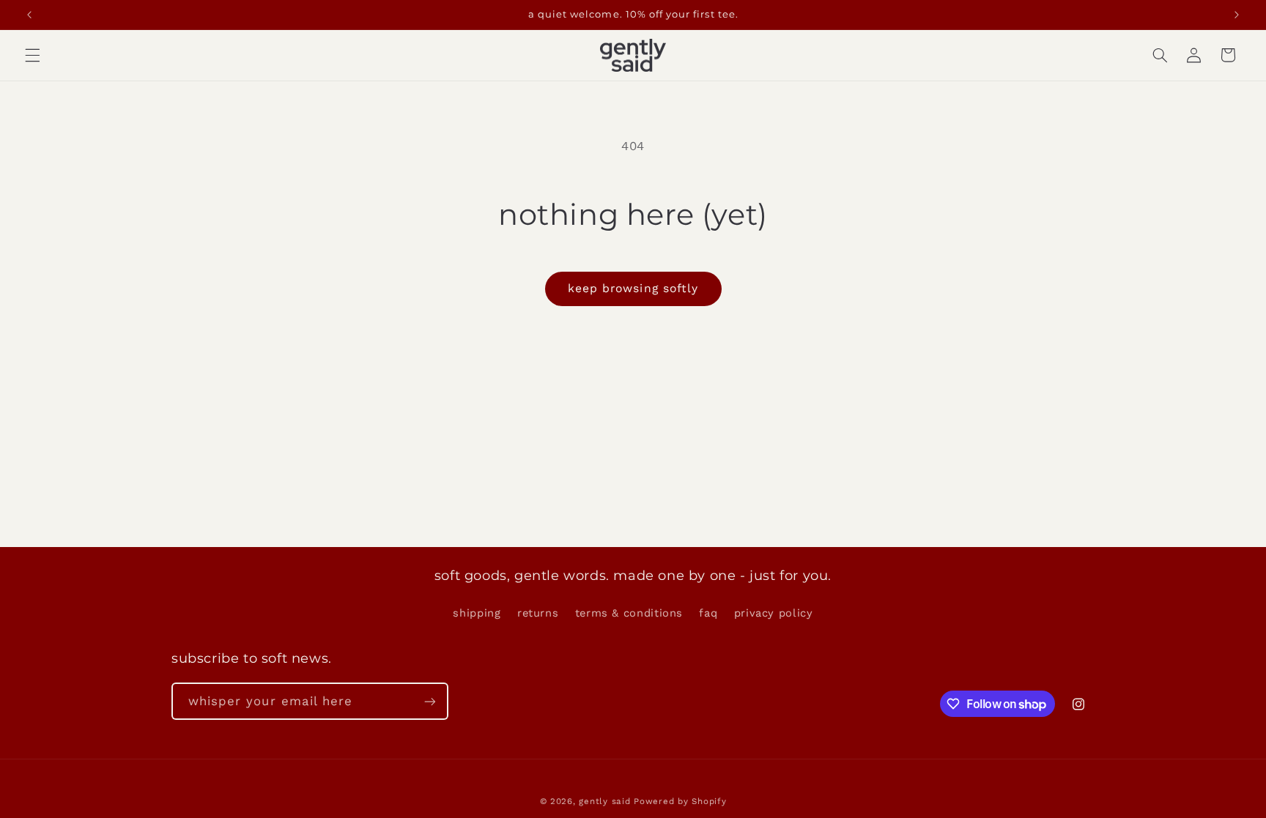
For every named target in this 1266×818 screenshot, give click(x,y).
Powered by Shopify (680, 801)
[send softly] (430, 701)
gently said (604, 801)
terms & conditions (629, 613)
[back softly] (29, 14)
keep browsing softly (633, 288)
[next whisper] (1237, 14)
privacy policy (773, 613)
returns (537, 613)
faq (708, 613)
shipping (476, 613)
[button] (32, 55)
